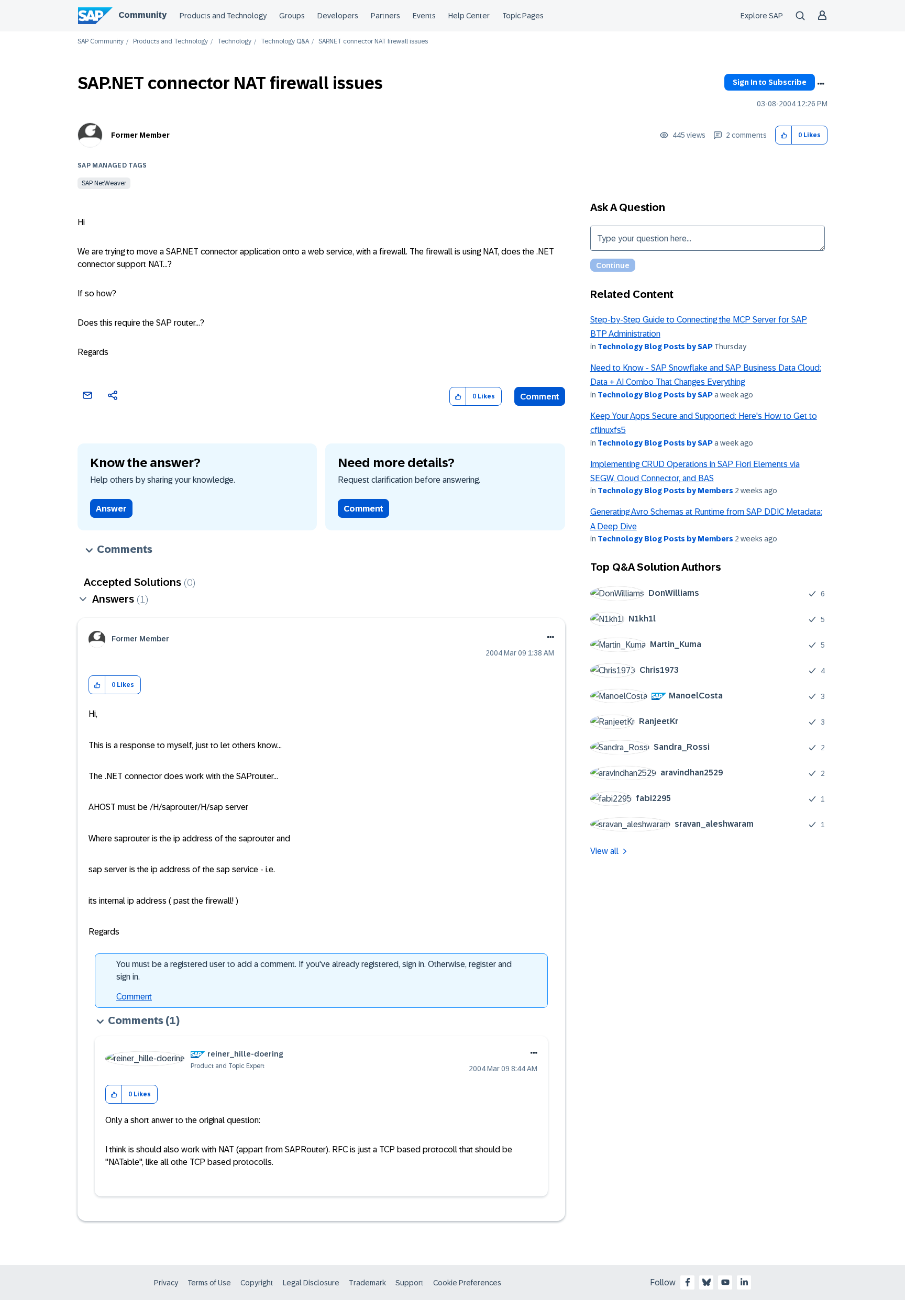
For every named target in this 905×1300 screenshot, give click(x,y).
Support (409, 1283)
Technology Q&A (285, 41)
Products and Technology (223, 16)
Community (142, 14)
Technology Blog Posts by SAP (655, 346)
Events (424, 16)
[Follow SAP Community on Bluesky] (706, 1282)
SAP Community (101, 41)
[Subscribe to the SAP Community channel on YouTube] (725, 1282)
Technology (234, 41)
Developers (337, 16)
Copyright (256, 1283)
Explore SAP (762, 16)
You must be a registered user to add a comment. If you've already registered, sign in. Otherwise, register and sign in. (314, 970)
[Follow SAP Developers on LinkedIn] (744, 1282)
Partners (385, 16)
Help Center (469, 16)
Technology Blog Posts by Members (665, 490)
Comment (539, 396)
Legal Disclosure (311, 1283)
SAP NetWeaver (104, 183)
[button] (784, 135)
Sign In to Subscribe (770, 82)
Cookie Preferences (467, 1283)
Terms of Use (209, 1283)
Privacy (166, 1283)
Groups (292, 16)
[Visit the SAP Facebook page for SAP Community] (687, 1282)
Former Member (140, 135)
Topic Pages (523, 16)
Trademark (367, 1283)
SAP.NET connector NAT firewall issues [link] (373, 41)
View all (604, 851)
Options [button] (820, 84)
